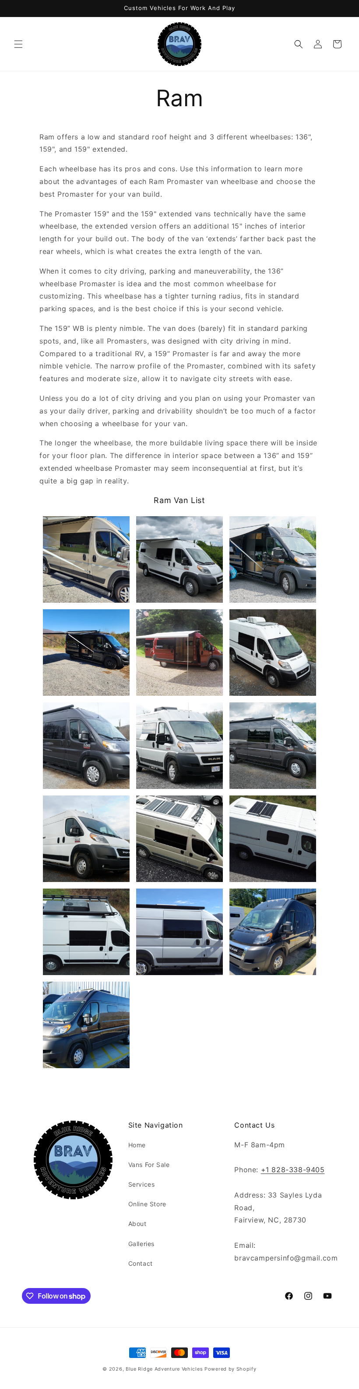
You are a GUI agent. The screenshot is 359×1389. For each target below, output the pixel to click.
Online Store (147, 1204)
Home (137, 1145)
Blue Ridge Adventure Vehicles (164, 1369)
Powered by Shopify (230, 1369)
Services (141, 1184)
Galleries (141, 1243)
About (137, 1223)
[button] (18, 44)
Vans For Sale (149, 1164)
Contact (140, 1263)
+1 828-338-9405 (293, 1169)
